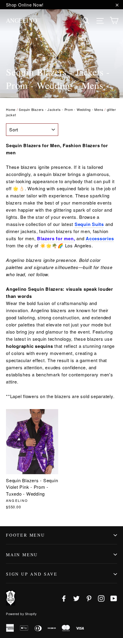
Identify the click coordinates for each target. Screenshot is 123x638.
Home (11, 109)
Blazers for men (55, 238)
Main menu (22, 554)
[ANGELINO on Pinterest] (89, 598)
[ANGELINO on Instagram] (101, 598)
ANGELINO (21, 20)
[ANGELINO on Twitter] (76, 598)
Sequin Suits (89, 224)
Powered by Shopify (21, 614)
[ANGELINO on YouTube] (113, 598)
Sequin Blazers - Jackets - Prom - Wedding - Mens (61, 109)
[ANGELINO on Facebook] (64, 598)
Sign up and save (32, 574)
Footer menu (25, 535)
